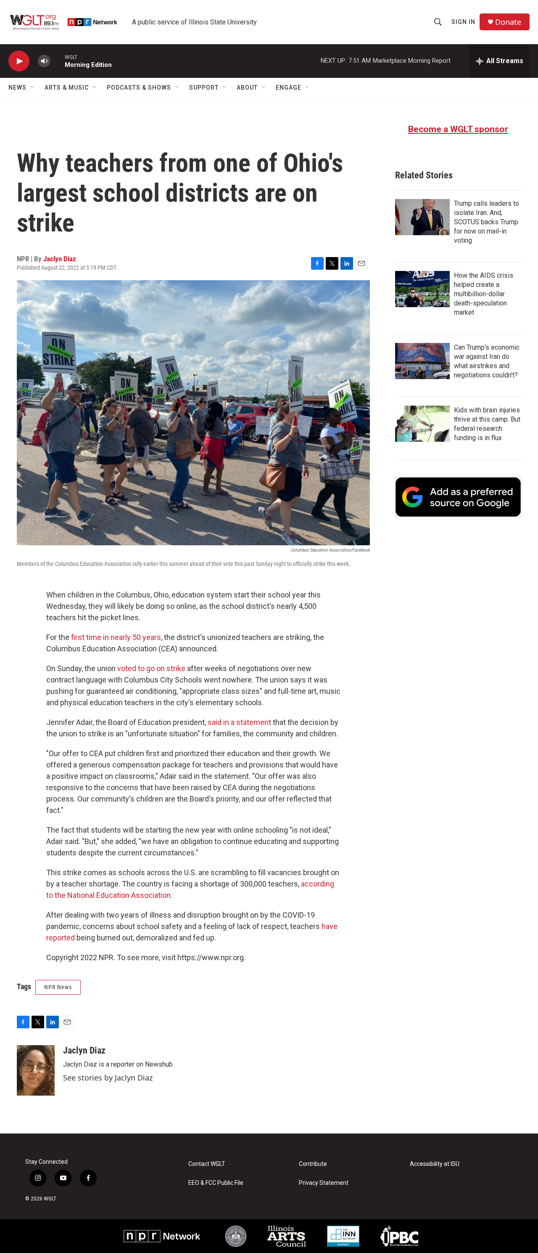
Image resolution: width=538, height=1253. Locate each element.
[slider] (57, 60)
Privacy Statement (323, 1183)
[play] (19, 61)
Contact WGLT (206, 1164)
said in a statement (240, 722)
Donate (508, 22)
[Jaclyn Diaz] (36, 1070)
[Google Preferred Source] (458, 497)
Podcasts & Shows (139, 87)
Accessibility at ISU (434, 1164)
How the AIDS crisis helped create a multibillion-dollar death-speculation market (483, 293)
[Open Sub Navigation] (32, 87)
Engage (288, 87)
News (17, 87)
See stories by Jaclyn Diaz (108, 1077)
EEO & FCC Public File (215, 1183)
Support (204, 87)
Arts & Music (67, 87)
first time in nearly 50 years (116, 637)
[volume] (44, 61)
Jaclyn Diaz (59, 259)
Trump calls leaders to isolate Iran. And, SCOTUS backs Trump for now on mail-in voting (486, 221)
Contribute (313, 1164)
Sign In (463, 22)
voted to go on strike (152, 668)
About (247, 87)
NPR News (58, 987)
